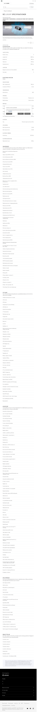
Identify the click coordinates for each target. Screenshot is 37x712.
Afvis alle (21, 113)
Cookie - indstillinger (9, 113)
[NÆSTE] (33, 43)
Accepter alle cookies (27, 113)
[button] (3, 1)
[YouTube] (27, 708)
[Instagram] (33, 708)
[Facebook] (30, 708)
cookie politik (10, 111)
